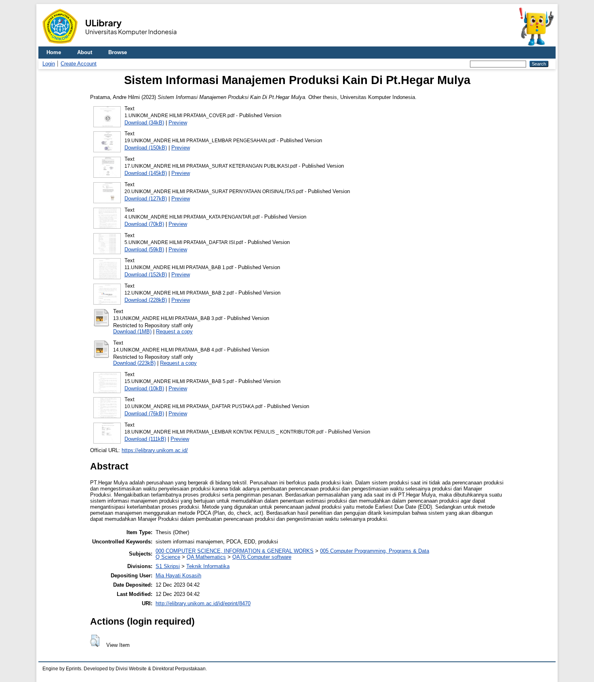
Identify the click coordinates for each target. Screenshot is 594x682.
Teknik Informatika (208, 566)
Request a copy (174, 331)
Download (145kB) (145, 173)
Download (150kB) (145, 148)
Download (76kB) (144, 413)
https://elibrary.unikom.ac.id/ (155, 450)
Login (48, 64)
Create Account (79, 64)
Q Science (168, 557)
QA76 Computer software (261, 557)
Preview (178, 123)
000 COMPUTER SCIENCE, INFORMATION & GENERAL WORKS (235, 551)
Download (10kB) (144, 388)
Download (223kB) (134, 363)
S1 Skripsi (168, 566)
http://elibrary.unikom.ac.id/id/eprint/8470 (203, 603)
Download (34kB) (144, 123)
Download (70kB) (144, 224)
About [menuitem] (84, 52)
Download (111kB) (145, 439)
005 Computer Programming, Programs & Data (374, 551)
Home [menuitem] (53, 52)
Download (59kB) (144, 249)
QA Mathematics (206, 557)
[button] (94, 641)
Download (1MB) (132, 331)
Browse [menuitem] (117, 52)
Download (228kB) (145, 300)
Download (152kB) (145, 275)
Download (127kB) (145, 199)
